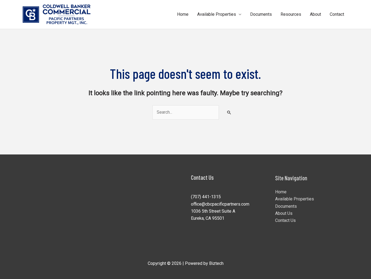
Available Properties (216, 14)
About (315, 14)
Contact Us (285, 220)
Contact (337, 14)
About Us (284, 213)
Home (182, 14)
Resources (291, 14)
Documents (261, 14)
